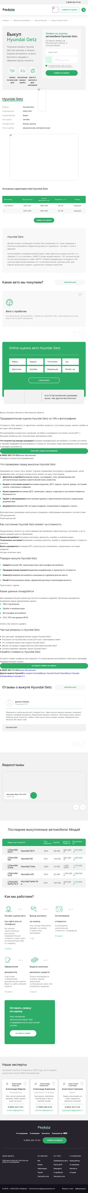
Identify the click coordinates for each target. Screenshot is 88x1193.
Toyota (40, 1172)
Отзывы (73, 1172)
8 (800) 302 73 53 (15, 1107)
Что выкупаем (22, 1133)
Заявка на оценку (69, 10)
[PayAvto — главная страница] (8, 9)
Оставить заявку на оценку (44, 666)
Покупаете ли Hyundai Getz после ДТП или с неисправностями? (31, 639)
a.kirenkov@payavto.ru (44, 1110)
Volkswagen (42, 1168)
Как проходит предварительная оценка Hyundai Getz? (26, 636)
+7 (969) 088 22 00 (44, 1107)
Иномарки (58, 1168)
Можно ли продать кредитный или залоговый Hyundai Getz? (29, 645)
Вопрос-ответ (68, 1188)
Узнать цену (44, 380)
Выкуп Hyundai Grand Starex (53, 673)
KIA (39, 1161)
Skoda (40, 1165)
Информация (80, 1188)
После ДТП (58, 1165)
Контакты (46, 1133)
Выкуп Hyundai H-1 (16, 676)
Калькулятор (57, 1133)
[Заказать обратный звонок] (55, 10)
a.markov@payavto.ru (15, 1110)
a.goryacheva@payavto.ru (72, 1110)
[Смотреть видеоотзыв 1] (33, 795)
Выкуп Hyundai (41, 20)
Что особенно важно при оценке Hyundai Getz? (23, 642)
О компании (35, 1133)
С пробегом (58, 1172)
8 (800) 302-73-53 (73, 2)
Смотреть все (70, 282)
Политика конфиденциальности (42, 1188)
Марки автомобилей (22, 20)
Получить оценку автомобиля (44, 451)
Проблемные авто (61, 1161)
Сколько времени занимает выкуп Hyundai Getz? (24, 648)
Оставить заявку (23, 1033)
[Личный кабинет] (84, 2)
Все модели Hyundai (31, 673)
